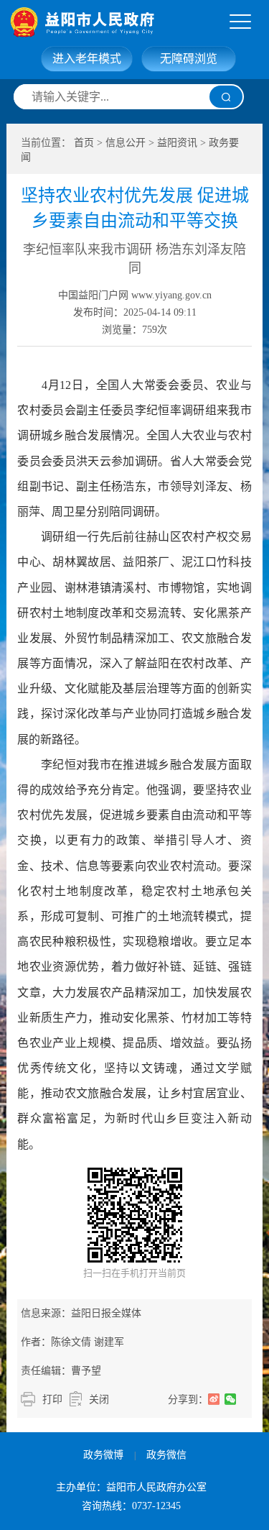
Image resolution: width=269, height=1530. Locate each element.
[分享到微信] (231, 1399)
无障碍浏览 (188, 58)
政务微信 (166, 1454)
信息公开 (125, 142)
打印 (52, 1399)
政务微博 (103, 1454)
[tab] (240, 22)
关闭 (99, 1399)
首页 (84, 142)
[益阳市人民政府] (139, 21)
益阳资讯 (177, 142)
